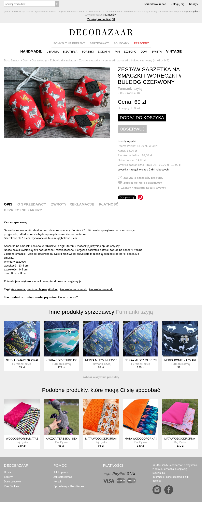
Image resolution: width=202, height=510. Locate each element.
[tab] (8, 204)
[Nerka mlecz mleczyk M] (101, 339)
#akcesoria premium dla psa (29, 289)
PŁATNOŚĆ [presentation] (108, 204)
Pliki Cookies (11, 486)
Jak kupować (60, 472)
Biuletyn (8, 476)
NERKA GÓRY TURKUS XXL (63, 360)
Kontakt (57, 481)
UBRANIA (53, 51)
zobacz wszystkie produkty (101, 377)
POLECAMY (121, 43)
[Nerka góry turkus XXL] (61, 339)
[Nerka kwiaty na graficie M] (22, 339)
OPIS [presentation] (8, 204)
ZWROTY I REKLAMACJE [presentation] (72, 204)
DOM (144, 51)
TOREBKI (88, 51)
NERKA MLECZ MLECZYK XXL (144, 360)
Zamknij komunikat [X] (101, 19)
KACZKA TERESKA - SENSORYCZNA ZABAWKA (76, 438)
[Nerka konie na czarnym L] (180, 339)
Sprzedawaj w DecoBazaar (68, 486)
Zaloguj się (177, 4)
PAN (117, 51)
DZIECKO (130, 51)
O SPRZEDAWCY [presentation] (31, 204)
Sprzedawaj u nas (155, 4)
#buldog (53, 289)
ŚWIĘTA (157, 51)
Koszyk (193, 4)
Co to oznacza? (68, 297)
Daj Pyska (22, 442)
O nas (7, 472)
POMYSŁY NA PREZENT (69, 43)
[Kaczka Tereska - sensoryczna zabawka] (61, 417)
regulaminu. (159, 472)
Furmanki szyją (130, 89)
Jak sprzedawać (62, 476)
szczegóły (192, 11)
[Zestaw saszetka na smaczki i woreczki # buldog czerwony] (57, 102)
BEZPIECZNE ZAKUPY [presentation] (23, 210)
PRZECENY (141, 43)
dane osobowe (174, 476)
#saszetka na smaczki (73, 289)
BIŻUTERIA (70, 51)
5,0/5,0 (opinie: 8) (129, 92)
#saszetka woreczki (101, 289)
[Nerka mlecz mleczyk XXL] (140, 339)
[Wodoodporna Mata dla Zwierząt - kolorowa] (22, 417)
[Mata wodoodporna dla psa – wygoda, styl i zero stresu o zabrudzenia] (101, 417)
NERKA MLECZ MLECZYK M (103, 360)
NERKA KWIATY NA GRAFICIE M (26, 360)
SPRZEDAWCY (99, 43)
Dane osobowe (12, 481)
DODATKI (104, 51)
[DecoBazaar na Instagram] (156, 489)
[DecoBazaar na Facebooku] (168, 489)
